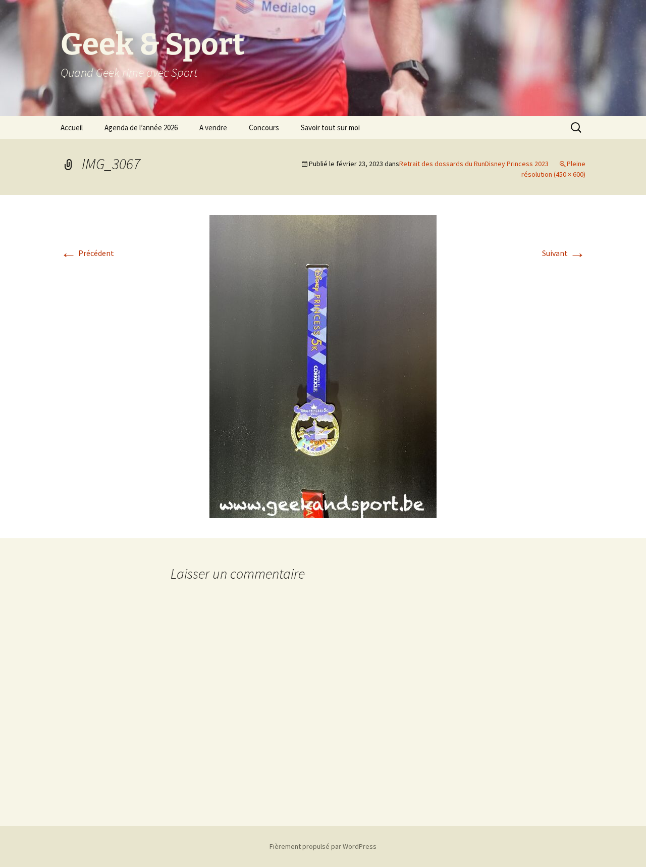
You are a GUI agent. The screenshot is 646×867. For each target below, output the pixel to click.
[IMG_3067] (323, 366)
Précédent (87, 253)
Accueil (72, 127)
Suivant (563, 253)
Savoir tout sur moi (330, 127)
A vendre (213, 127)
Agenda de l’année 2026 (141, 127)
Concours (264, 127)
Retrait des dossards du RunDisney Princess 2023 (474, 163)
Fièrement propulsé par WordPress (323, 846)
